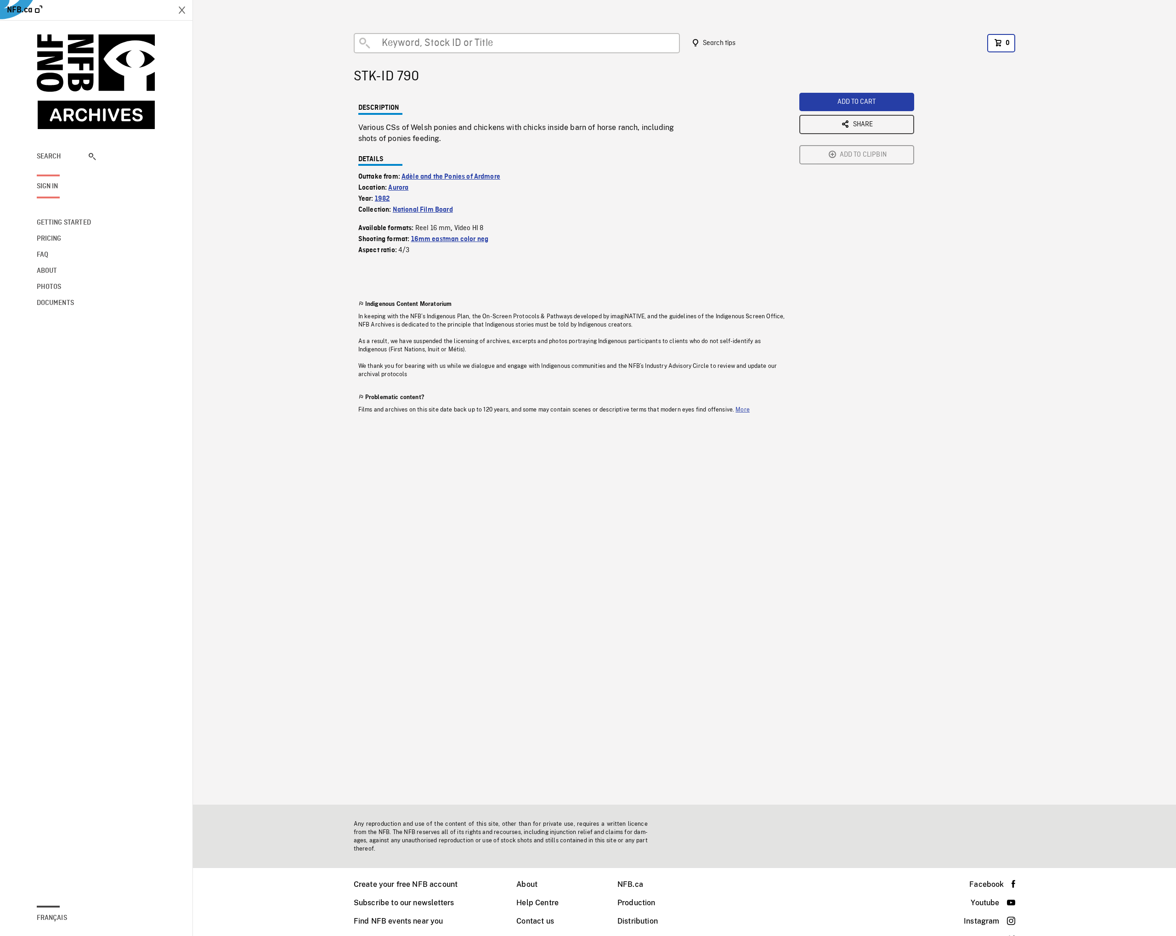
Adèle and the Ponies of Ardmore (450, 176)
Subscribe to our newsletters (404, 902)
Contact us (535, 921)
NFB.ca (630, 884)
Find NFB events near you (398, 921)
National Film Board (423, 210)
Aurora (398, 188)
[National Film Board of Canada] (96, 81)
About (526, 884)
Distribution (637, 921)
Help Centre (537, 902)
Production (636, 902)
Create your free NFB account (406, 884)
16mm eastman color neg (450, 239)
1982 (382, 199)
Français (52, 918)
